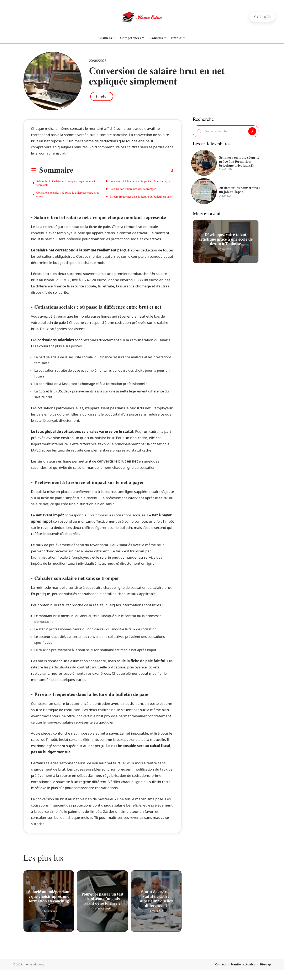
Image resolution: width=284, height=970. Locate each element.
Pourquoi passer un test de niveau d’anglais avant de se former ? (102, 897)
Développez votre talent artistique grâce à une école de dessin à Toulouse (226, 237)
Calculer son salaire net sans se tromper (133, 189)
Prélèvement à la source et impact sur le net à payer (140, 181)
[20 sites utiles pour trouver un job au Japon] (203, 191)
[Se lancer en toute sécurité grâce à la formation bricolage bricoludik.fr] (203, 163)
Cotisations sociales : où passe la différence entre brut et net (67, 194)
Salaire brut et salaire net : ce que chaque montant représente (65, 183)
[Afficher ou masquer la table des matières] (123, 170)
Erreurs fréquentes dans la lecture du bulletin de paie (141, 196)
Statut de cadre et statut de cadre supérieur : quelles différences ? (156, 897)
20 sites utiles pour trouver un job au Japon (239, 189)
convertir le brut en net (117, 461)
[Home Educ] (142, 16)
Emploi (102, 96)
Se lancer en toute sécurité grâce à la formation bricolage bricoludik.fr (239, 161)
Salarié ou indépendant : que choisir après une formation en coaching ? (49, 897)
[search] (256, 17)
